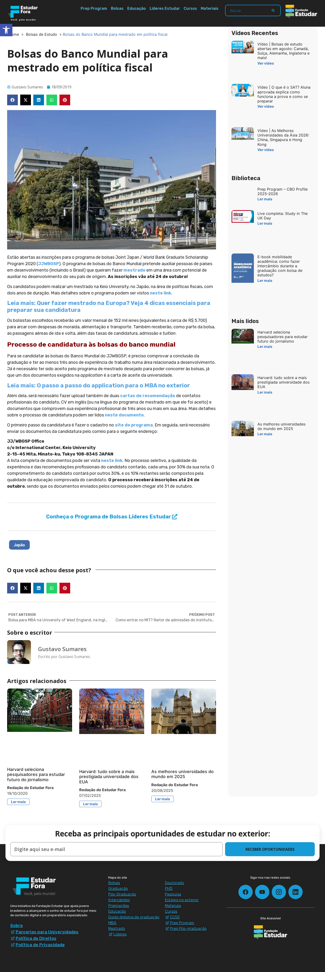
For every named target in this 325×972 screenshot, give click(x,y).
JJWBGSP (48, 263)
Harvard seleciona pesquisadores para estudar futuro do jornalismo (36, 774)
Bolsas (117, 8)
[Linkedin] (295, 892)
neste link (160, 293)
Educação (136, 8)
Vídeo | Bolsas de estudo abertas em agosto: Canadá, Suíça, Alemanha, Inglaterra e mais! (283, 51)
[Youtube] (262, 892)
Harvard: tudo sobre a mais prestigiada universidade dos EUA (108, 776)
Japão (19, 544)
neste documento (124, 415)
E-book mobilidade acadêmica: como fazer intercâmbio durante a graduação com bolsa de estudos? (279, 266)
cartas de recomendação (147, 395)
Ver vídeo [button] (265, 63)
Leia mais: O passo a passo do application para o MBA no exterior (98, 385)
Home (13, 34)
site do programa (134, 425)
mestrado (134, 270)
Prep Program (94, 8)
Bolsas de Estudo (41, 34)
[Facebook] (245, 892)
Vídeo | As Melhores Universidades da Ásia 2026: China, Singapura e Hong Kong (283, 137)
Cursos (190, 8)
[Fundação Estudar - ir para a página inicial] (301, 11)
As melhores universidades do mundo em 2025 (182, 774)
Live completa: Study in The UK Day (282, 215)
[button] (12, 100)
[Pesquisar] (273, 10)
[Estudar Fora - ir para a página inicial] (23, 13)
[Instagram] (279, 892)
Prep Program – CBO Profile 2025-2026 (282, 191)
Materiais (209, 8)
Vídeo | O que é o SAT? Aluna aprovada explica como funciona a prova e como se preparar (283, 94)
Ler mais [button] (18, 802)
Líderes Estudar (165, 8)
